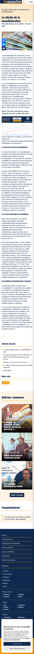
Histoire (6, 609)
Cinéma (6, 607)
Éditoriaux (21, 617)
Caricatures (7, 617)
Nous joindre (6, 556)
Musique (21, 607)
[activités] (17, 122)
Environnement (7, 574)
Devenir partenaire (7, 547)
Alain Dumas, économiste (14, 24)
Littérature (21, 605)
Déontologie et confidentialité (11, 543)
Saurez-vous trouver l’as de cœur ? (15, 362)
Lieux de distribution (8, 552)
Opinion (5, 614)
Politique (21, 594)
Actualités (7, 419)
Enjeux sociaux (23, 419)
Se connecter (21, 519)
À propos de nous (7, 539)
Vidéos (5, 586)
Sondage (13, 480)
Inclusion (6, 596)
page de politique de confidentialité (16, 639)
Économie (13, 10)
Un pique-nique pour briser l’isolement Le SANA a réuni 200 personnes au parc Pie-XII (17, 357)
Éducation (7, 594)
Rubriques (7, 36)
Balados (5, 583)
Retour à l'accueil (17, 495)
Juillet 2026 (7, 370)
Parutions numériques (8, 560)
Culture (5, 602)
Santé (20, 596)
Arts (5, 605)
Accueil (4, 10)
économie (6, 383)
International (16, 34)
